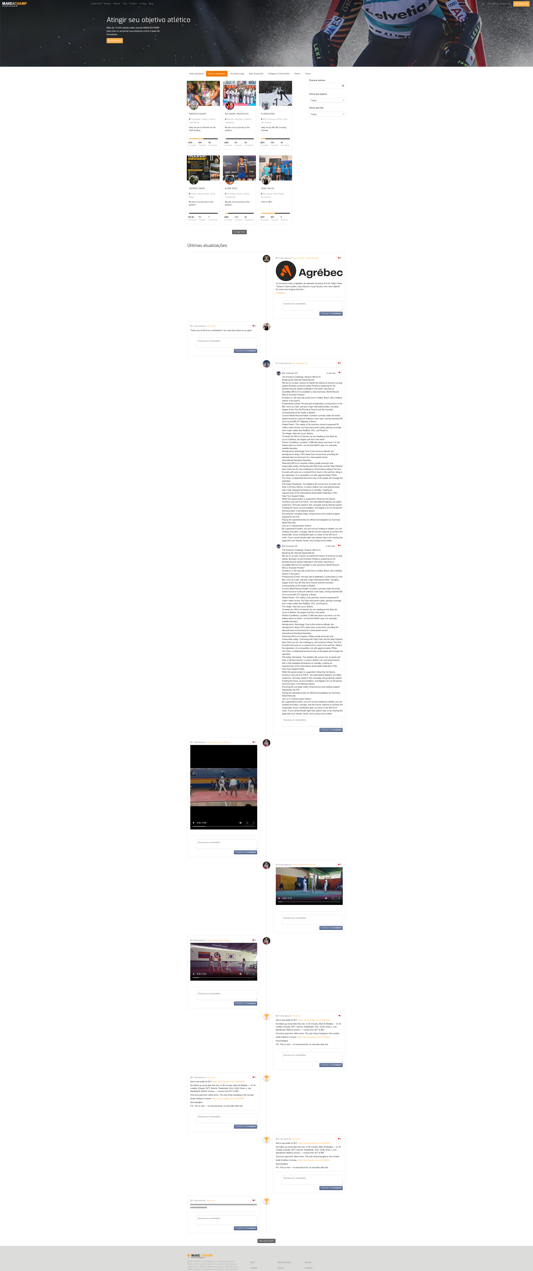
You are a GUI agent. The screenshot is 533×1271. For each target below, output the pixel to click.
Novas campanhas (216, 73)
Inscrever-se (521, 3)
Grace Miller (211, 326)
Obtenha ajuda (284, 1262)
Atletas (107, 3)
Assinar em (505, 3)
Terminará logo (237, 73)
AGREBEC (281, 292)
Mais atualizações (266, 1241)
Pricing (143, 3)
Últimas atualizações (207, 245)
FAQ (125, 3)
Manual (116, 3)
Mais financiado (256, 73)
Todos (308, 73)
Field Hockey (194, 122)
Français (309, 1268)
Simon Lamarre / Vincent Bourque (305, 258)
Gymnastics (266, 197)
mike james (296, 1015)
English (308, 1262)
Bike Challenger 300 (300, 363)
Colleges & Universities (279, 73)
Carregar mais (239, 232)
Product (133, 3)
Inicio (253, 1262)
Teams (297, 73)
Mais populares (196, 73)
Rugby (191, 197)
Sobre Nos (96, 3)
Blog (151, 3)
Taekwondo (229, 122)
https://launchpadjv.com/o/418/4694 (314, 1019)
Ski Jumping (266, 122)
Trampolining (230, 197)
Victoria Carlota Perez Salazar (218, 742)
